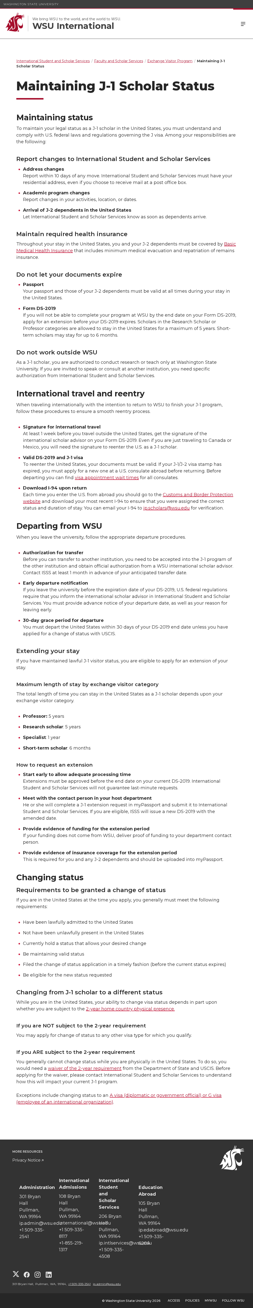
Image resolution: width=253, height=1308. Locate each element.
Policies (192, 1300)
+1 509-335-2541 (79, 1284)
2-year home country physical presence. (130, 1009)
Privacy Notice (26, 1160)
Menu (243, 23)
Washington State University (31, 4)
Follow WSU (233, 1300)
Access (174, 1300)
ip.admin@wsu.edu (107, 1284)
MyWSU (211, 1300)
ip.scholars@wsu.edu (166, 508)
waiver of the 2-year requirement (85, 1068)
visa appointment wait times (107, 477)
